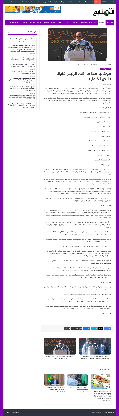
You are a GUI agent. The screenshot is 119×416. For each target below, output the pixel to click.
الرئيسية (110, 22)
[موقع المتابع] (103, 12)
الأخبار (102, 22)
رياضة (53, 22)
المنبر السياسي (86, 22)
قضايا (39, 22)
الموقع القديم (14, 22)
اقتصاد (67, 22)
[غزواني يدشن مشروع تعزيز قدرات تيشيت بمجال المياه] (77, 380)
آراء (95, 22)
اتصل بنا (24, 22)
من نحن (32, 22)
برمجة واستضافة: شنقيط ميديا (13, 412)
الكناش (46, 22)
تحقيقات (75, 22)
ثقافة (60, 22)
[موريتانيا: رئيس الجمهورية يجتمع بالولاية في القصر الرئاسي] (54, 380)
